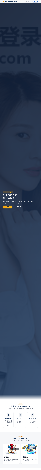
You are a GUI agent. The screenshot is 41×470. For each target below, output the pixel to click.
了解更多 (17, 206)
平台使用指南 (22, 1)
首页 (17, 1)
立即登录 (35, 1)
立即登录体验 (8, 206)
